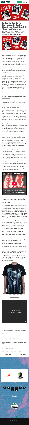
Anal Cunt (7, 351)
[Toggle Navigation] (27, 2)
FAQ (12, 395)
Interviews (8, 348)
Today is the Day (17, 351)
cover (8, 98)
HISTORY (23, 395)
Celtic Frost (11, 351)
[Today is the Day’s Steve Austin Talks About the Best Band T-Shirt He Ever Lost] (14, 12)
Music (11, 348)
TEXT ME (14, 396)
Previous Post (7, 354)
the (17, 96)
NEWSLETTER (5, 395)
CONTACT (16, 395)
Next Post (23, 354)
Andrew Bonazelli (15, 34)
